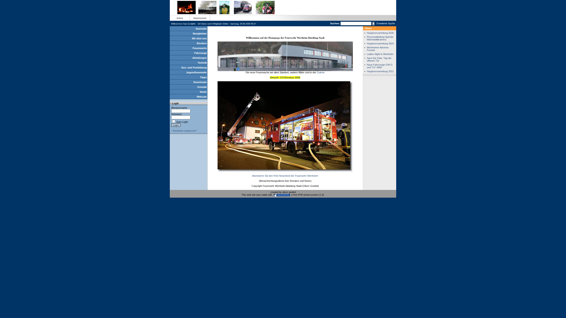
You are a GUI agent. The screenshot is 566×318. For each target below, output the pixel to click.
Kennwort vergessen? (185, 130)
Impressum (200, 18)
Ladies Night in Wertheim (380, 54)
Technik (202, 62)
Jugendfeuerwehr (196, 72)
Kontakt (202, 87)
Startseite (201, 28)
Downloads (200, 82)
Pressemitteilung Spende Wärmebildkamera (380, 38)
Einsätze (202, 43)
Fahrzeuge (200, 53)
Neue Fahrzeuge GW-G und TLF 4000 (380, 66)
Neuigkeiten (200, 33)
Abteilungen (199, 58)
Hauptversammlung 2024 (380, 43)
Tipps (203, 77)
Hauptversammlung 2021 (380, 71)
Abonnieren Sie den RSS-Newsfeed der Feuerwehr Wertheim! (285, 175)
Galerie (321, 72)
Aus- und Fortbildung (194, 67)
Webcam (202, 96)
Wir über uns (199, 38)
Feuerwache (200, 48)
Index (180, 18)
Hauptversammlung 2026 (380, 33)
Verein (203, 92)
